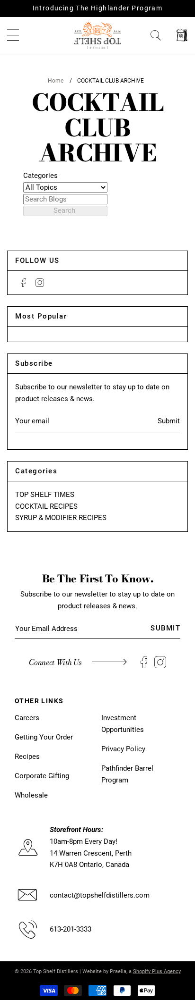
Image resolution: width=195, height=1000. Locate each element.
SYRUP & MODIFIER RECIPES (60, 517)
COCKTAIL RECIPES (46, 506)
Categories (40, 175)
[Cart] (182, 36)
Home (55, 80)
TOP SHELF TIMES (44, 494)
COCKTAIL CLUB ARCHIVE (110, 80)
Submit (169, 421)
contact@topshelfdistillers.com (100, 895)
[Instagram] (39, 282)
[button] (13, 36)
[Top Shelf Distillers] (97, 35)
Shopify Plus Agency (157, 971)
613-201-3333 (70, 929)
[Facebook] (23, 282)
